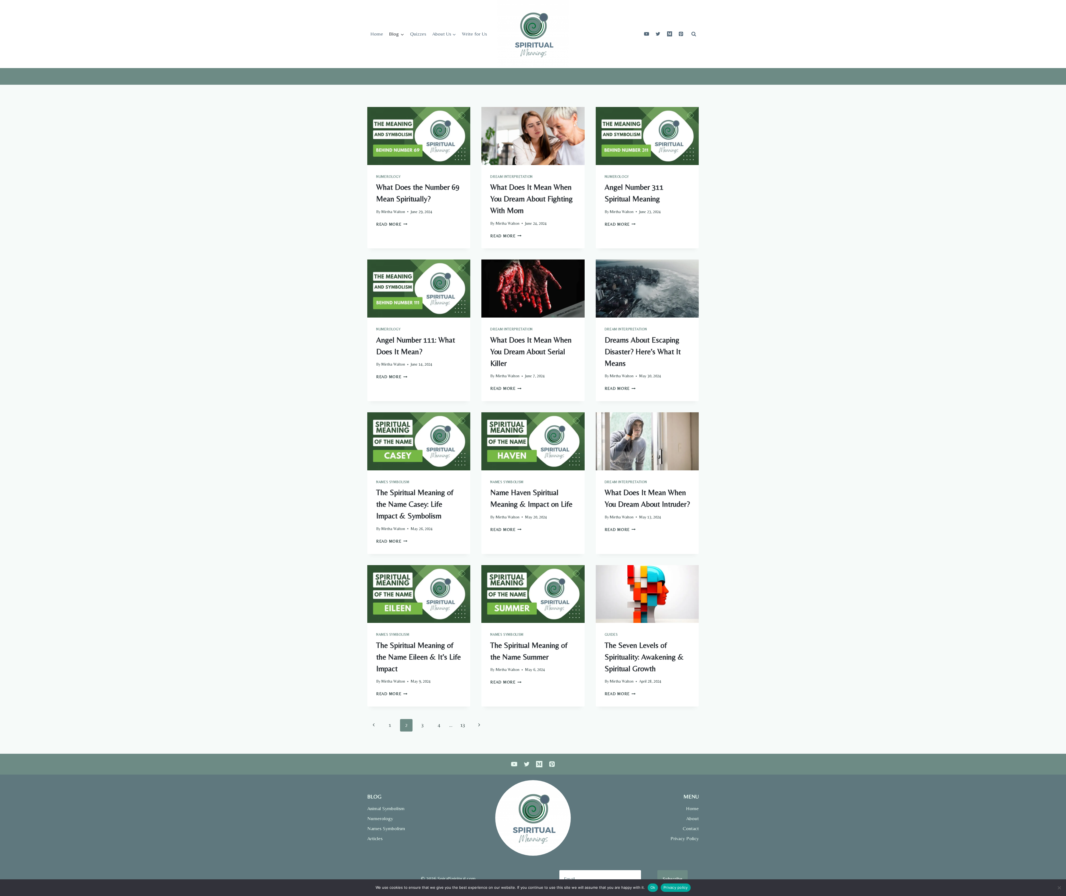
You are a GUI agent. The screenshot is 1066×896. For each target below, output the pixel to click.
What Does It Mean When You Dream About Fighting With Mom (531, 199)
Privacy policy (675, 887)
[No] (1059, 887)
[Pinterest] (681, 34)
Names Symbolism (392, 482)
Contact (691, 828)
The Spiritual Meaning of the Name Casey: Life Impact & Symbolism (414, 504)
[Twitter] (658, 34)
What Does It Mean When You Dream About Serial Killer (531, 351)
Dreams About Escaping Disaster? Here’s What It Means (643, 351)
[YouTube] (647, 34)
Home (376, 34)
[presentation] (418, 136)
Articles (375, 838)
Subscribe (672, 879)
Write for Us (474, 34)
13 (462, 725)
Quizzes (418, 34)
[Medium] (670, 34)
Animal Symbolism (385, 808)
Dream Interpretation (511, 176)
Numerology (388, 176)
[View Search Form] (694, 34)
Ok (652, 887)
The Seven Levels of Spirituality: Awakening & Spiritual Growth (644, 657)
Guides (611, 634)
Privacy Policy (684, 838)
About (692, 818)
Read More (391, 224)
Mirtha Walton (393, 211)
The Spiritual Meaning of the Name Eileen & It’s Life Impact (418, 657)
